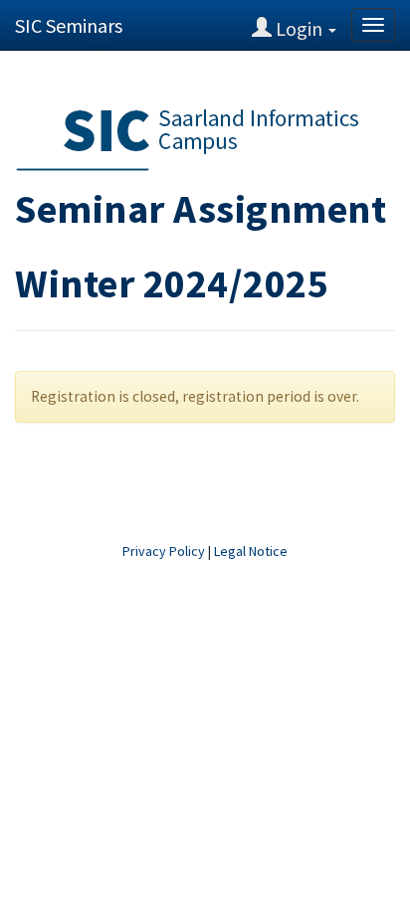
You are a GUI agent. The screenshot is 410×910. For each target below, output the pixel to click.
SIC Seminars (68, 25)
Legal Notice (251, 551)
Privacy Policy (163, 551)
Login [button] (299, 28)
